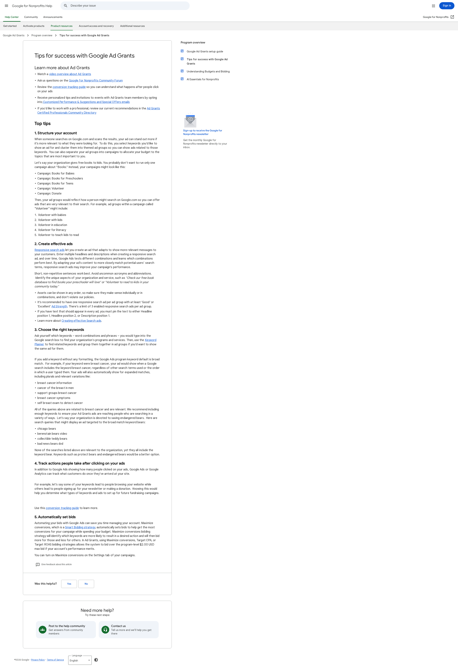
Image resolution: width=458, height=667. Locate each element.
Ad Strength (59, 306)
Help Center (12, 17)
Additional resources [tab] (132, 26)
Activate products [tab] (33, 26)
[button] (6, 5)
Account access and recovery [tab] (96, 26)
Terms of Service (55, 659)
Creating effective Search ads (81, 321)
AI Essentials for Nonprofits (203, 79)
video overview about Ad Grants (70, 74)
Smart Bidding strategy (80, 527)
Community (31, 17)
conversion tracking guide (69, 87)
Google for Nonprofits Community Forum (96, 80)
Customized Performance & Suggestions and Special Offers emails (86, 102)
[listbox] (80, 660)
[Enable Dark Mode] (96, 660)
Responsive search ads (50, 250)
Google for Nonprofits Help (32, 6)
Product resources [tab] (61, 26)
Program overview (193, 42)
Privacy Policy (38, 659)
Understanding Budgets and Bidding (208, 71)
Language (77, 655)
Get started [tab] (10, 26)
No (86, 583)
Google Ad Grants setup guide (205, 51)
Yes (69, 583)
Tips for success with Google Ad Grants (207, 61)
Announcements (52, 17)
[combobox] (130, 6)
